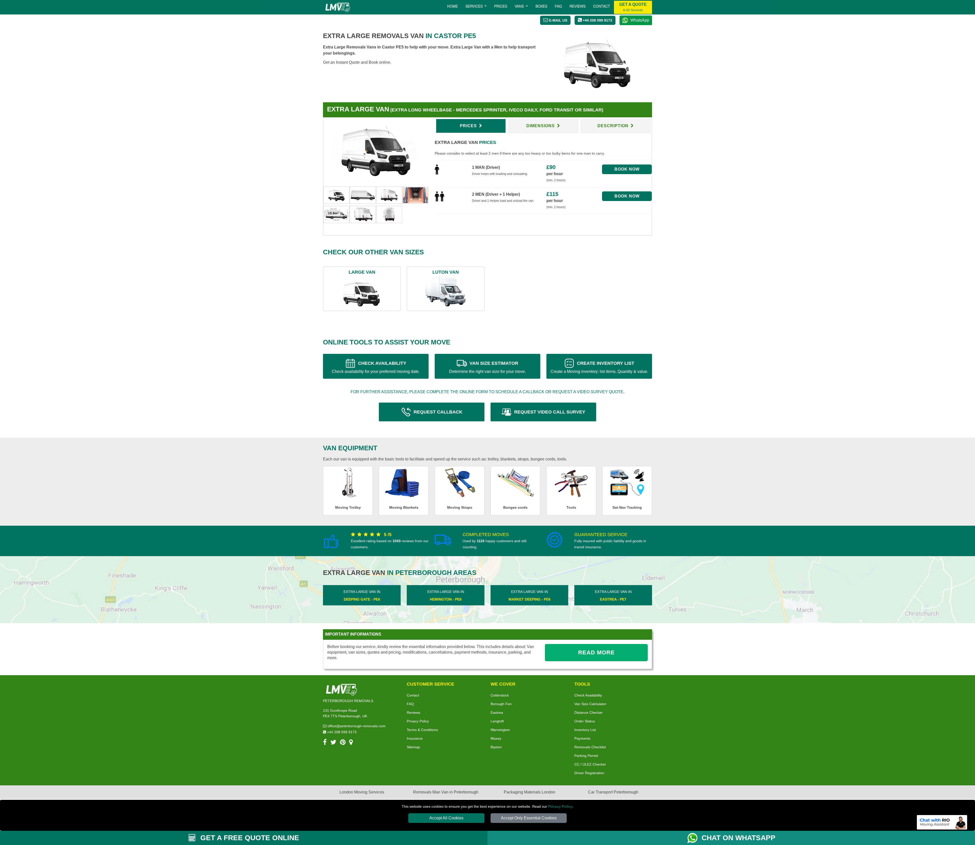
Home (452, 6)
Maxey (496, 738)
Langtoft (497, 721)
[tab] (336, 195)
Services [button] (474, 6)
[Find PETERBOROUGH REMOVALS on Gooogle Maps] (351, 743)
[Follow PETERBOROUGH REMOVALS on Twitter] (333, 743)
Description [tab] (613, 126)
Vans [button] (520, 6)
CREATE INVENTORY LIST (599, 367)
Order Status (584, 721)
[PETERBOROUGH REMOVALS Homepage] (337, 7)
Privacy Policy (560, 806)
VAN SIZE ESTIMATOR (487, 367)
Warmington (500, 730)
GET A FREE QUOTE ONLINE (248, 838)
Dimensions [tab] (541, 126)
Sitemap (413, 747)
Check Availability (588, 695)
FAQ (410, 704)
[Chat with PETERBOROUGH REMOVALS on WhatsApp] (694, 838)
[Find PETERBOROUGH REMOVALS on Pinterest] (343, 743)
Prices (500, 6)
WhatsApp (639, 20)
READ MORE (596, 652)
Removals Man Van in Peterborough (445, 792)
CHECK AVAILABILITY (376, 367)
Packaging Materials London (529, 792)
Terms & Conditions (422, 730)
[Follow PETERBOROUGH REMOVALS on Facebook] (325, 743)
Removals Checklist (590, 747)
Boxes (541, 6)
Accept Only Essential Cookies (529, 818)
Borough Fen (501, 704)
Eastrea (497, 712)
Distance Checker (588, 712)
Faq (558, 6)
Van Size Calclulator (590, 704)
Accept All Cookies (446, 818)
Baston (496, 747)
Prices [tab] (469, 126)
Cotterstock (500, 695)
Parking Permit (586, 756)
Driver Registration (589, 773)
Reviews (578, 6)
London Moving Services (361, 792)
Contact (601, 6)
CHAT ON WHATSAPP (738, 838)
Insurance (415, 738)
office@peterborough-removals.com (356, 726)
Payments (582, 738)
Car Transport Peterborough (613, 792)
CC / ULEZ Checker (590, 764)
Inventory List (585, 730)
